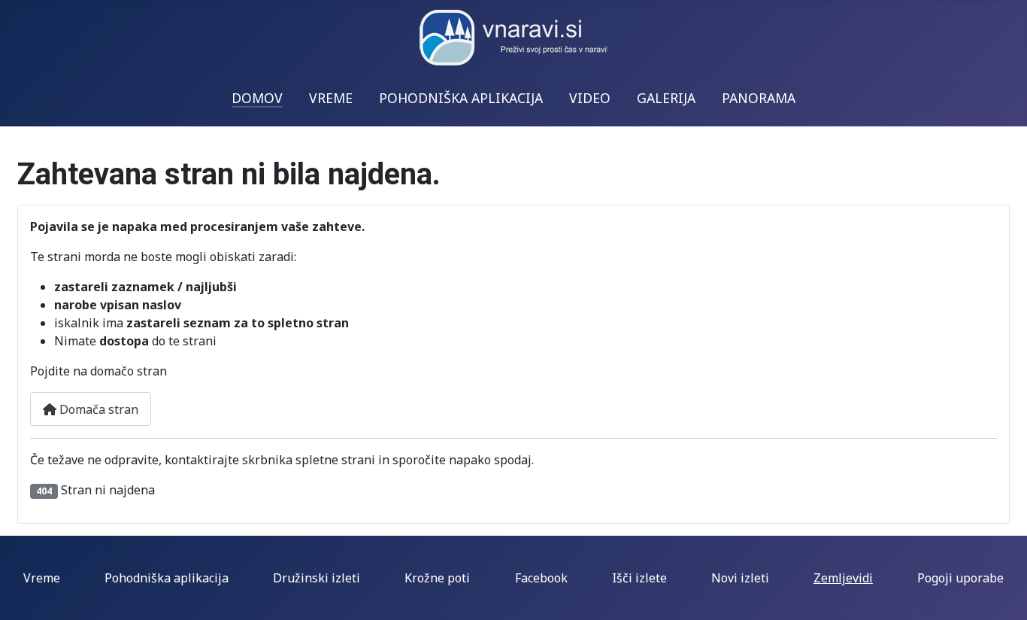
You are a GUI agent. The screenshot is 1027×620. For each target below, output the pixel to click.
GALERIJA (666, 98)
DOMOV (257, 98)
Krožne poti (437, 578)
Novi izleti (740, 578)
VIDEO (589, 98)
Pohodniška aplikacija (167, 578)
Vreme (41, 578)
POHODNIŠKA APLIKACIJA (461, 98)
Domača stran (97, 409)
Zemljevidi (843, 578)
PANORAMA (758, 98)
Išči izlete (639, 578)
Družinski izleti (316, 578)
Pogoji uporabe (960, 578)
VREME (331, 98)
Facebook (541, 578)
